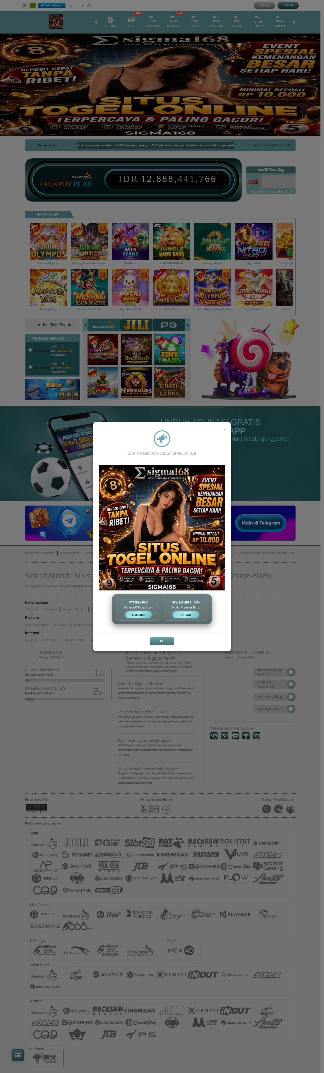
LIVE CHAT (138, 615)
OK (162, 641)
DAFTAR (186, 615)
